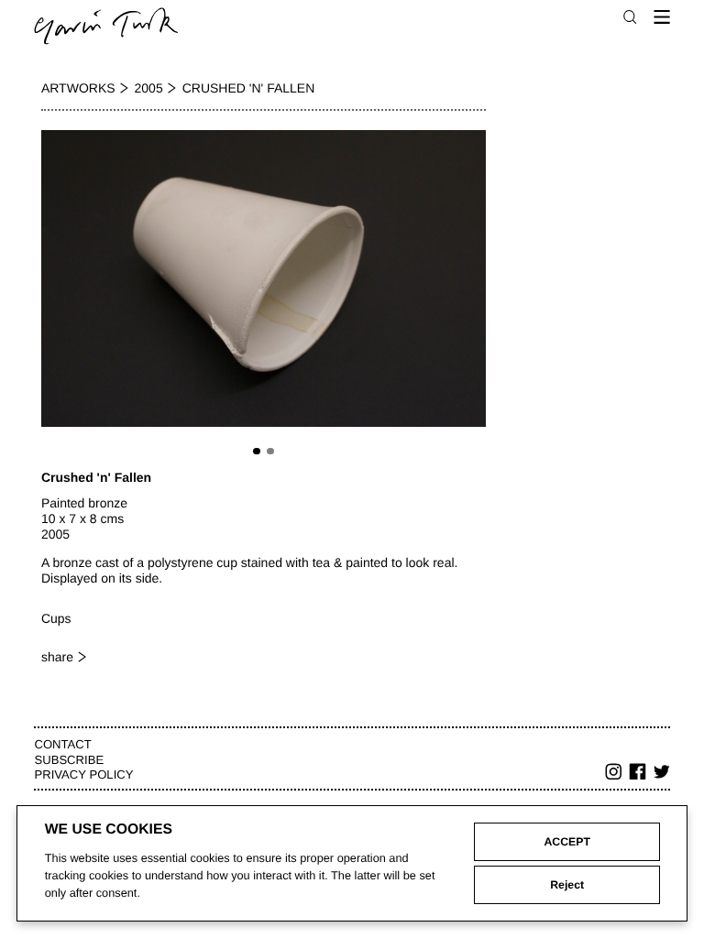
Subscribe (69, 760)
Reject (567, 884)
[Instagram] (614, 774)
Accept (567, 841)
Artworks (78, 88)
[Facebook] (638, 774)
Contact (62, 744)
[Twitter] (662, 774)
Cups (56, 618)
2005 (149, 88)
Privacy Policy (83, 774)
